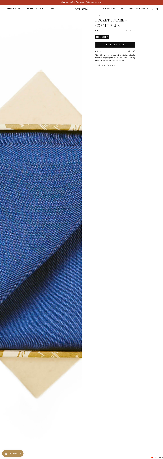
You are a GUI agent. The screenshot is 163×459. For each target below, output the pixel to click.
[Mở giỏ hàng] (156, 9)
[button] (157, 457)
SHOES (51, 9)
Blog (121, 9)
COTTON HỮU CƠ (13, 9)
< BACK (98, 15)
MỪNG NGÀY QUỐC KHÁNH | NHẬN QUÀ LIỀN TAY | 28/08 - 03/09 (81, 2)
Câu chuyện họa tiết (108, 65)
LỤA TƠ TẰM (28, 9)
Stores (130, 9)
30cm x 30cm (102, 37)
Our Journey (109, 9)
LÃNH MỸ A (41, 9)
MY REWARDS (142, 9)
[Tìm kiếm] (152, 9)
